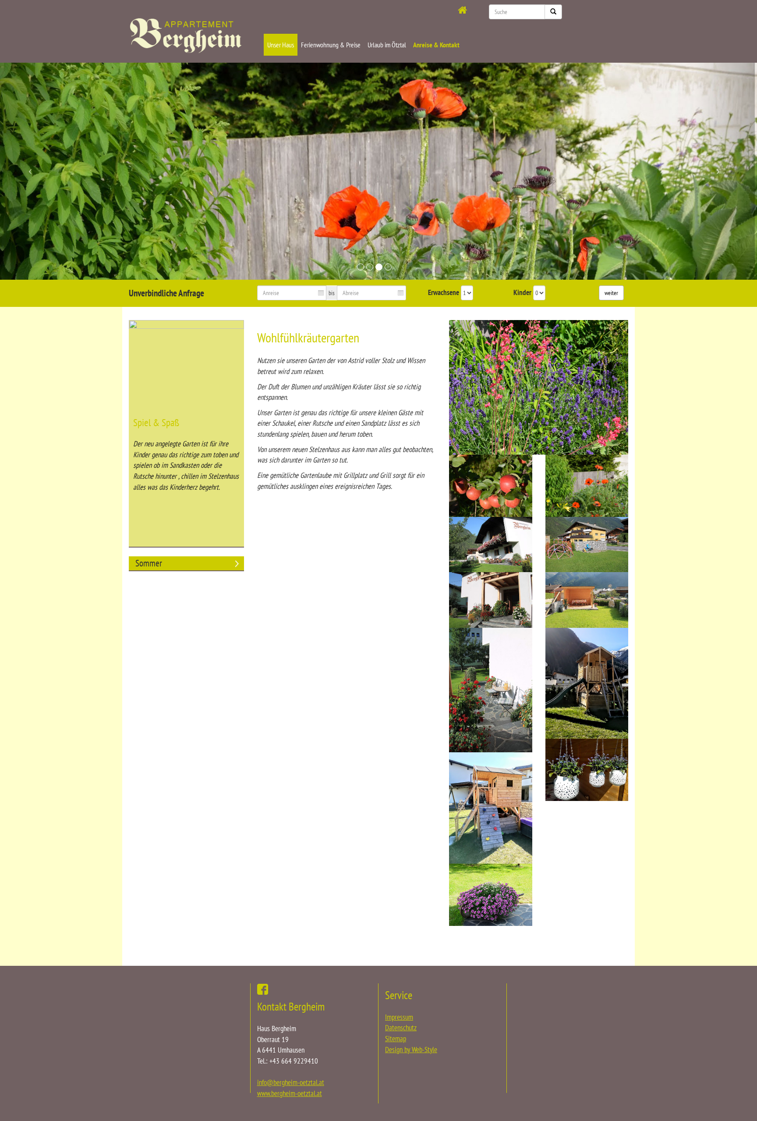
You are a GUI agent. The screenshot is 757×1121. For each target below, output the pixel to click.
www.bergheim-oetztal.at (289, 1093)
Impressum (399, 1017)
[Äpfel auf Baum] (490, 486)
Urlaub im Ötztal (387, 44)
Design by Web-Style (411, 1049)
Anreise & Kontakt (436, 44)
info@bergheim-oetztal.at (290, 1082)
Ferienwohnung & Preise (331, 44)
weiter (611, 293)
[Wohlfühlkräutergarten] (538, 387)
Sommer (148, 563)
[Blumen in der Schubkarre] (490, 895)
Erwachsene (443, 292)
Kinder (522, 292)
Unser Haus (280, 44)
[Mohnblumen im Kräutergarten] (586, 486)
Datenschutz (401, 1027)
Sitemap (395, 1038)
